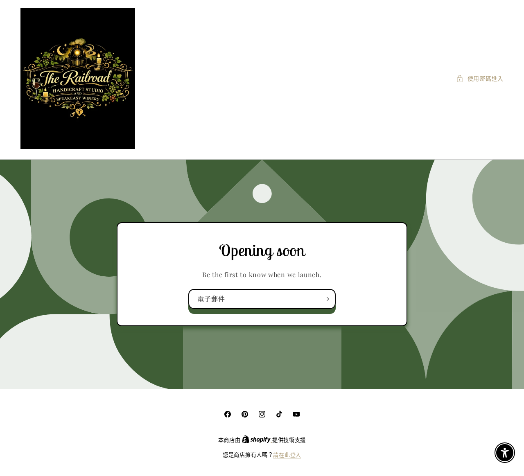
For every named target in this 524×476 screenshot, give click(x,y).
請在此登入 (287, 454)
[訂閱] (326, 299)
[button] (480, 78)
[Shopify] (257, 439)
